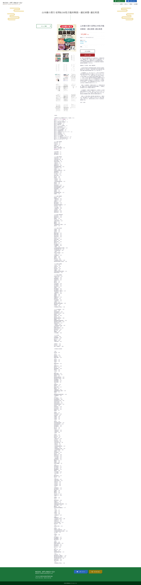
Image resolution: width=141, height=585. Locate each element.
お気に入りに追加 (87, 55)
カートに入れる (87, 51)
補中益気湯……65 (57, 149)
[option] (66, 38)
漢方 (86, 41)
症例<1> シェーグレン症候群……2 (61, 119)
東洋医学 (82, 41)
